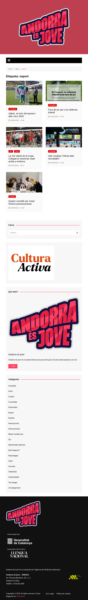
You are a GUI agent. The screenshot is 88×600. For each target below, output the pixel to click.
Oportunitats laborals (16, 445)
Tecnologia (12, 483)
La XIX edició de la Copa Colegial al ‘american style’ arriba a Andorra (21, 159)
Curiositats (12, 402)
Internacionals (14, 429)
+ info (13, 366)
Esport (11, 413)
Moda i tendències (15, 434)
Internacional (13, 423)
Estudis (12, 196)
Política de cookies (63, 594)
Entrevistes (12, 407)
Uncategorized (14, 488)
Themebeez (20, 596)
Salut (17, 151)
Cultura (11, 397)
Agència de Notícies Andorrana (47, 570)
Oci (11, 151)
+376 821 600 (18, 584)
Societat (11, 466)
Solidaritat (12, 472)
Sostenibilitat (13, 477)
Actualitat (13, 109)
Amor (10, 391)
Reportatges (13, 456)
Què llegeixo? (14, 450)
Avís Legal (50, 594)
